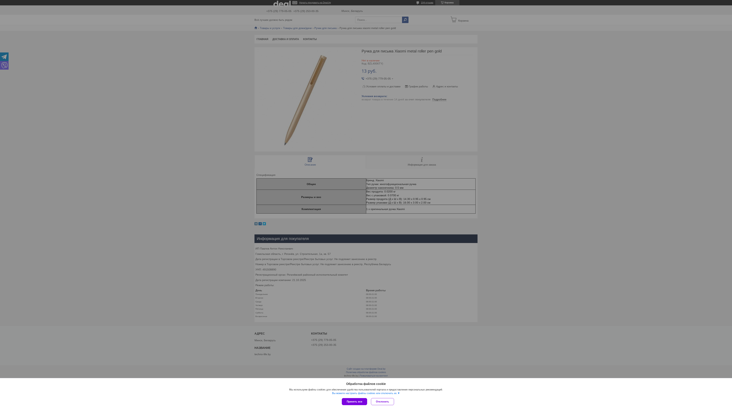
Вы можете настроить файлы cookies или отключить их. (364, 393)
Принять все (354, 401)
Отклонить (382, 401)
